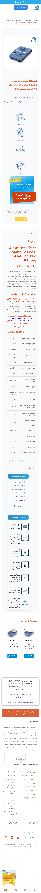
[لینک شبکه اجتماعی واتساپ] (18, 2)
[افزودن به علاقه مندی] (24, 629)
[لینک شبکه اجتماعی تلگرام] (15, 2)
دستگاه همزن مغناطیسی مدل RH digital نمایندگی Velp (12, 646)
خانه (35, 20)
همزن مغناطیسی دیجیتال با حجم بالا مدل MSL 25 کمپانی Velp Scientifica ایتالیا (14, 603)
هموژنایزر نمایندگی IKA (24, 102)
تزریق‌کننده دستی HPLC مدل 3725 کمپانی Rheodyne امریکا (14, 578)
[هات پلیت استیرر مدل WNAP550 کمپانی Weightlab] (25, 590)
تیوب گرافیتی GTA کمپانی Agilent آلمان (15, 526)
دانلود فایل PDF (19, 326)
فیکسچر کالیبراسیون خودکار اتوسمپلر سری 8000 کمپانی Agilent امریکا (14, 539)
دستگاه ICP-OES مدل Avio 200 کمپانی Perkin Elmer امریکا (14, 565)
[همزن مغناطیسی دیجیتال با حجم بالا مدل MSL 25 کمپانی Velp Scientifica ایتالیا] (25, 603)
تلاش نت (12, 846)
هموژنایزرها (20, 20)
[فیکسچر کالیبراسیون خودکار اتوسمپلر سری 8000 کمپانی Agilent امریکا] (25, 539)
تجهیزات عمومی (28, 20)
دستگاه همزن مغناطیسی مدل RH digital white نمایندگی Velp (28, 646)
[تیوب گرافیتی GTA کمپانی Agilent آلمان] (25, 526)
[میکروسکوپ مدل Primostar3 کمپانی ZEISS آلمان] (25, 553)
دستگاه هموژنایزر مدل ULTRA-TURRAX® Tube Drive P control (21, 300)
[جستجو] (15, 506)
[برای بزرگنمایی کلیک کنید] (33, 65)
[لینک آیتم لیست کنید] (16, 482)
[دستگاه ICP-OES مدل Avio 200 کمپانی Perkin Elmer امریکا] (25, 566)
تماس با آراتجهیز (20, 7)
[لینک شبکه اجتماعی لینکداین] (20, 2)
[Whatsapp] (6, 837)
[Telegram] (12, 837)
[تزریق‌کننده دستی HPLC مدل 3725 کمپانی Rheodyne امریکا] (25, 579)
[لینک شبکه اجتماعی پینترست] (23, 2)
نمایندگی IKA (8, 102)
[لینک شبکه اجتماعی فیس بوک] (26, 2)
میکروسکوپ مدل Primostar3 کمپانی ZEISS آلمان (15, 553)
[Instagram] (18, 837)
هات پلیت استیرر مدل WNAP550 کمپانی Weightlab (14, 590)
